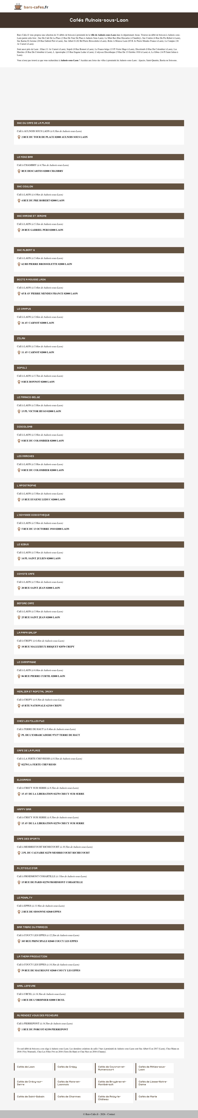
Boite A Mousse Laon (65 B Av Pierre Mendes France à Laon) (136, 40)
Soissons (173, 60)
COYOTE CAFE (25, 574)
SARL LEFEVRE (26, 986)
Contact (111, 1114)
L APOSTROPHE (26, 485)
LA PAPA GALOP (27, 633)
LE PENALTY (24, 898)
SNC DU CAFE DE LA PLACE (33, 123)
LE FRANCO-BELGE (28, 397)
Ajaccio (141, 60)
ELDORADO (24, 780)
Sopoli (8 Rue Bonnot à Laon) (80, 49)
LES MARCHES (25, 456)
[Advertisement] (99, 93)
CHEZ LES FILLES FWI (30, 721)
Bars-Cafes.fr (23, 34)
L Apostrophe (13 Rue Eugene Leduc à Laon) (73, 52)
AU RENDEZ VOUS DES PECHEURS (37, 1015)
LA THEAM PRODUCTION (32, 956)
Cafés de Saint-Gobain (30, 1096)
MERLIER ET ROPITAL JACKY (35, 691)
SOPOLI (22, 368)
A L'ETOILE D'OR (27, 868)
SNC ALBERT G (26, 250)
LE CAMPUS (24, 309)
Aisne (137, 34)
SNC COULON (25, 186)
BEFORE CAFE (25, 603)
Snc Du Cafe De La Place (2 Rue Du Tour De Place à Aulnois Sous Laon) (70, 37)
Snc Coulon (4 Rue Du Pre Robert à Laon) (161, 37)
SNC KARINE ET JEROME (32, 216)
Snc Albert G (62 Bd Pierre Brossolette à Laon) (85, 40)
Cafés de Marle (148, 1096)
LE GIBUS (23, 544)
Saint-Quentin (152, 60)
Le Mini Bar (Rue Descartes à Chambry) (123, 37)
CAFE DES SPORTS (28, 839)
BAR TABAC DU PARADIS (32, 927)
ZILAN (21, 338)
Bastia (162, 60)
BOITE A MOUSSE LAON (31, 279)
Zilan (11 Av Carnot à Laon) (52, 49)
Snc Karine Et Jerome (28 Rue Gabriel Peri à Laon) (40, 40)
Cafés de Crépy (67, 1067)
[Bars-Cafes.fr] (31, 6)
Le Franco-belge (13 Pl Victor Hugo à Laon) (114, 49)
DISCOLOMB (24, 427)
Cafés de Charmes (69, 1096)
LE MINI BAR (25, 157)
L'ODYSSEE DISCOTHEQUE (33, 515)
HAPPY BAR (24, 809)
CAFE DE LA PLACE (28, 750)
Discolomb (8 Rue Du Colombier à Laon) (154, 49)
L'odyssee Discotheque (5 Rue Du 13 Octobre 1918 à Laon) (121, 52)
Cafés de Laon (26, 1067)
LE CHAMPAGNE (26, 662)
